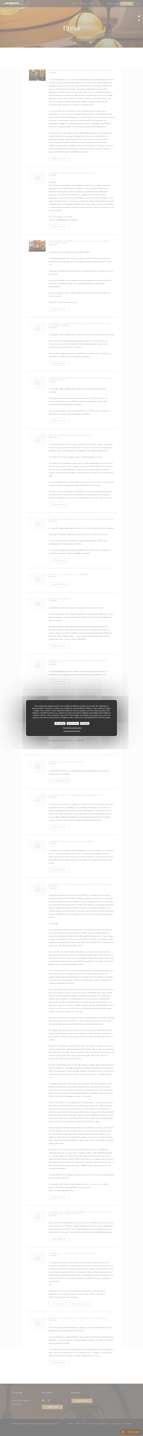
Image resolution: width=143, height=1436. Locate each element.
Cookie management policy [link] (72, 731)
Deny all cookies (73, 723)
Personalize (84, 723)
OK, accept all (60, 723)
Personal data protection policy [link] (72, 728)
